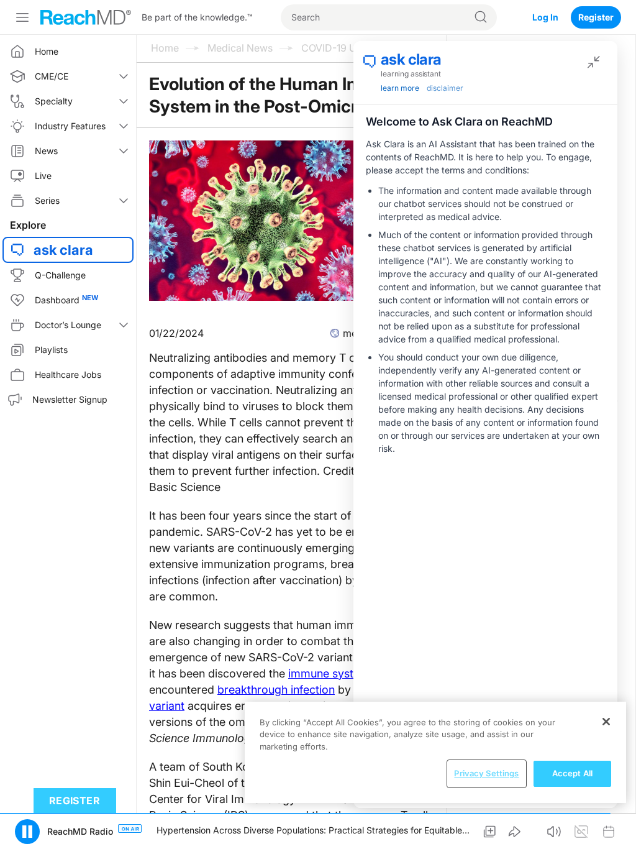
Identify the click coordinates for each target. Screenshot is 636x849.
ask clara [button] (63, 250)
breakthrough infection (276, 689)
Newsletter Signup (69, 399)
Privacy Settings (486, 773)
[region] (435, 752)
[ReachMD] (86, 17)
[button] (489, 831)
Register (596, 17)
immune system (329, 673)
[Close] (606, 721)
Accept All (572, 773)
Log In (545, 17)
